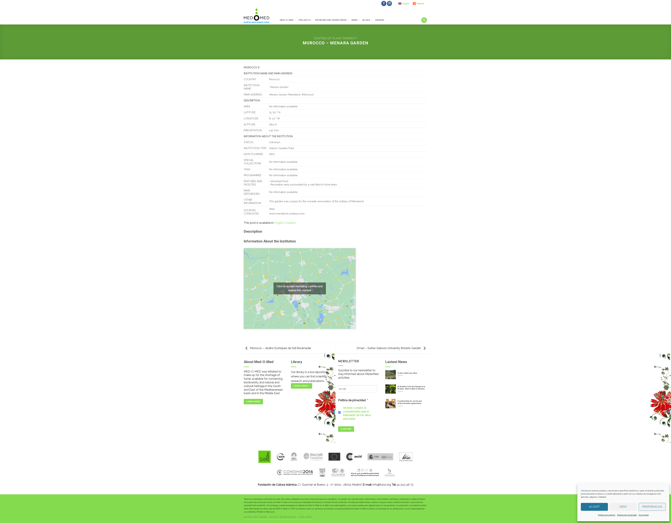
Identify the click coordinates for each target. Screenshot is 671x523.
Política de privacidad (627, 515)
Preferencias (652, 506)
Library (379, 20)
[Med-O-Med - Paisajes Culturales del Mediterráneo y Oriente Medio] (259, 15)
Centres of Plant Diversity (335, 38)
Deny (623, 506)
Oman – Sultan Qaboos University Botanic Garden (389, 348)
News (354, 20)
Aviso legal (643, 515)
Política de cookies (606, 515)
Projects (304, 20)
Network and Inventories (331, 20)
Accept (594, 506)
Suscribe (346, 429)
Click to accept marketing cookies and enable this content (300, 288)
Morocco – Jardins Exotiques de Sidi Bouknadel (280, 348)
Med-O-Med (287, 20)
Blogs (366, 20)
